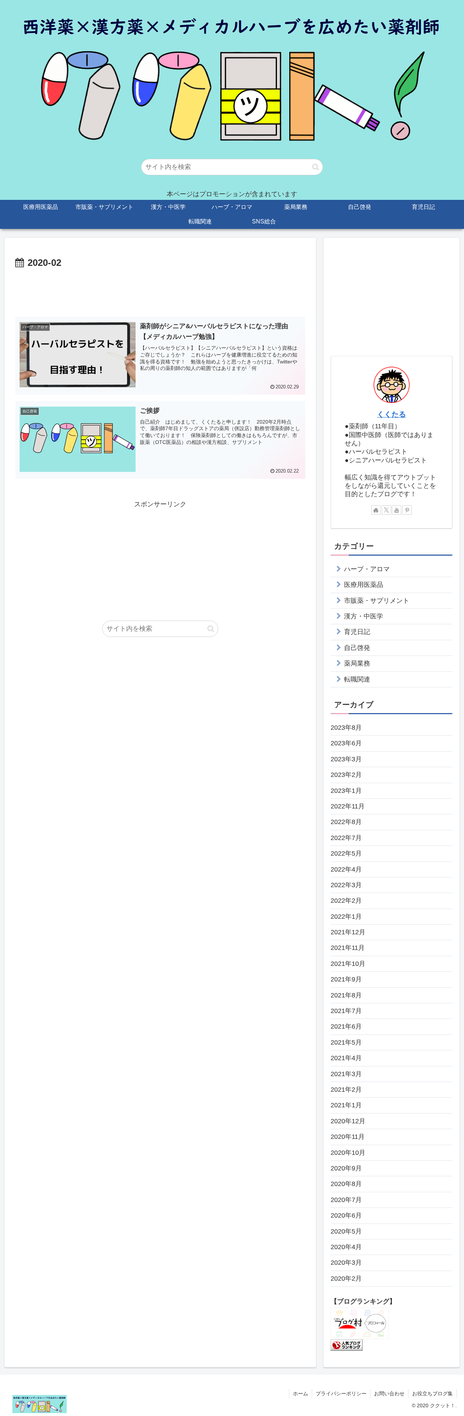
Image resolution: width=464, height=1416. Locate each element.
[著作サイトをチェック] (376, 510)
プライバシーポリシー (341, 1393)
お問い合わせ (389, 1393)
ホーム (300, 1393)
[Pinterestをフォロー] (407, 510)
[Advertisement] (160, 291)
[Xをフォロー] (386, 510)
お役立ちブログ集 (432, 1393)
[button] (315, 167)
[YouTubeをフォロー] (396, 510)
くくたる (391, 414)
